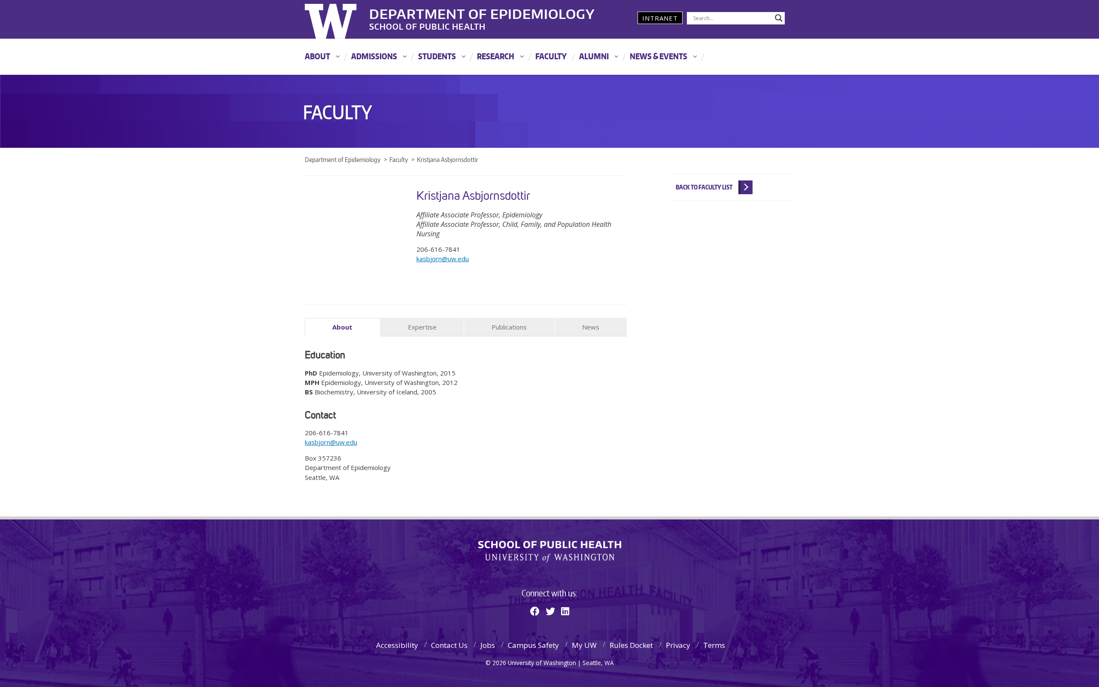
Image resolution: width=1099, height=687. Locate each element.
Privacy (678, 645)
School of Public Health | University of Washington (550, 551)
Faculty (551, 56)
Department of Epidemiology (482, 12)
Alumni (594, 56)
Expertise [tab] (422, 327)
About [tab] (342, 327)
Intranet (660, 18)
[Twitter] (550, 611)
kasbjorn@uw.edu (442, 258)
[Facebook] (535, 611)
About (317, 56)
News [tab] (590, 327)
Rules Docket (631, 645)
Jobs (487, 645)
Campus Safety (533, 645)
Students (437, 56)
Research (495, 56)
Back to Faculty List (704, 187)
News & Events (658, 56)
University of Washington (340, 19)
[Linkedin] (565, 611)
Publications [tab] (509, 327)
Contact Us (449, 645)
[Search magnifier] (779, 18)
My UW (584, 645)
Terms (714, 645)
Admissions (374, 56)
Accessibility (397, 645)
